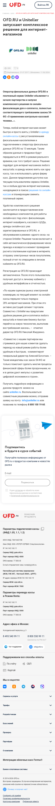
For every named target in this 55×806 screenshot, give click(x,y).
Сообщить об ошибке (12, 796)
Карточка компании (11, 802)
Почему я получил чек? (17, 789)
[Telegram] (13, 77)
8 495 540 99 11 (11, 636)
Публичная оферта (31, 802)
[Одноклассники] (9, 77)
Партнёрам (7, 742)
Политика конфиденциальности (16, 799)
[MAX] (17, 77)
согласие (19, 490)
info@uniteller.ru (30, 400)
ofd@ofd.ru (38, 647)
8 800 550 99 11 (36, 636)
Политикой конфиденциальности (25, 496)
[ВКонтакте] (4, 77)
